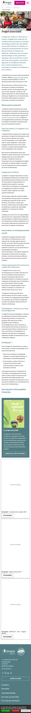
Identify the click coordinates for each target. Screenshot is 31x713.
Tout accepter (6, 710)
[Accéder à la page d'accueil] (2, 8)
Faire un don (20, 3)
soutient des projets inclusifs (11, 117)
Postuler (6, 689)
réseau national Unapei (21, 77)
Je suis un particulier (11, 697)
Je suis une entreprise (11, 701)
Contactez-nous (15, 678)
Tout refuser (15, 710)
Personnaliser (26, 710)
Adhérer (6, 685)
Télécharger (7, 515)
